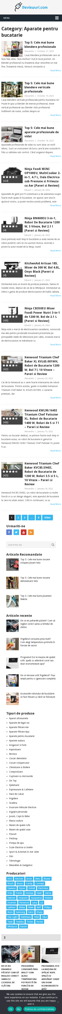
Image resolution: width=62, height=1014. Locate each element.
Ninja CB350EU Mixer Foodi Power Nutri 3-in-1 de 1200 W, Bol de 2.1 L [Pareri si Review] (42, 315)
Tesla (10, 921)
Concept (40, 883)
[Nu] (58, 1002)
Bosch (10, 883)
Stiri (11, 856)
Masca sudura (16, 820)
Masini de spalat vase (19, 829)
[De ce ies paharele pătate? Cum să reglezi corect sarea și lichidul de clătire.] (10, 954)
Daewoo (11, 888)
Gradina (13, 803)
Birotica (13, 754)
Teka (44, 917)
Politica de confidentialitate (39, 1009)
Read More (55, 70)
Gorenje (29, 893)
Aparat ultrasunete (18, 718)
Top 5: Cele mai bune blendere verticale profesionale (39, 87)
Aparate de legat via (19, 722)
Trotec (30, 921)
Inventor (11, 902)
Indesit (48, 897)
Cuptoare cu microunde (21, 776)
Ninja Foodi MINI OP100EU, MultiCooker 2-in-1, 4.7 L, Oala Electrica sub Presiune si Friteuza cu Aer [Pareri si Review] (42, 177)
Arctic (29, 878)
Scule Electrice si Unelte (21, 847)
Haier (39, 893)
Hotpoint (23, 897)
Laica (34, 902)
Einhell (31, 888)
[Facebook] (9, 532)
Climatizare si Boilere (19, 767)
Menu (6, 18)
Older (47, 517)
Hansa (48, 893)
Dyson (22, 888)
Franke (19, 893)
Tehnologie (14, 860)
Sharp (39, 912)
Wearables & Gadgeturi (20, 865)
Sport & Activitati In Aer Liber (24, 851)
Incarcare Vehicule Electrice (22, 807)
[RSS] (31, 532)
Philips (47, 907)
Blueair (46, 878)
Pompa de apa (16, 843)
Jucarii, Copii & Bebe (19, 816)
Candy (29, 883)
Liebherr (11, 907)
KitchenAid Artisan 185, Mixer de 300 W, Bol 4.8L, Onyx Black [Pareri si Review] (42, 270)
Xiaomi (23, 926)
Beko (37, 878)
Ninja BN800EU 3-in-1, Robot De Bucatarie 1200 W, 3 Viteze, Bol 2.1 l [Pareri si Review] (42, 224)
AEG (9, 878)
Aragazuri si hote (17, 745)
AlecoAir (19, 878)
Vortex (39, 921)
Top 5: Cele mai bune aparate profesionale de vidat (41, 132)
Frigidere (13, 798)
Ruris (10, 912)
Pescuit (12, 834)
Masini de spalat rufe (19, 825)
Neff (39, 907)
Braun (20, 883)
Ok (10, 1009)
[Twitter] (16, 532)
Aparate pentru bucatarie (21, 736)
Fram (9, 893)
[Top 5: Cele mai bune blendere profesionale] (12, 49)
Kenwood (24, 902)
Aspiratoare (15, 749)
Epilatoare (14, 785)
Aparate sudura (17, 740)
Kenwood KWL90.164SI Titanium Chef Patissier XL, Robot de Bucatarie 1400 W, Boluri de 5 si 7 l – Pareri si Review (41, 419)
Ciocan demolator (18, 758)
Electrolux (43, 888)
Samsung (20, 912)
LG (41, 902)
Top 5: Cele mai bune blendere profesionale (40, 44)
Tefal (36, 917)
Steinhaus (26, 917)
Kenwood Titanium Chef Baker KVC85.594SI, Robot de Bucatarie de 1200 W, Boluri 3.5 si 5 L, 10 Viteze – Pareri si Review (41, 474)
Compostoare (16, 771)
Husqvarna (36, 897)
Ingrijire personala (18, 811)
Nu (18, 1009)
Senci (30, 912)
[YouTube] (23, 532)
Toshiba (20, 921)
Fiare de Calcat (16, 794)
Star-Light (12, 917)
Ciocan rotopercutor (19, 762)
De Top (13, 780)
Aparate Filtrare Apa (19, 731)
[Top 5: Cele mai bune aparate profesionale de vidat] (12, 134)
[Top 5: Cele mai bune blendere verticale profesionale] (12, 89)
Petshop (13, 838)
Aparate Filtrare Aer (19, 727)
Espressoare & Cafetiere (21, 789)
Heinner (11, 897)
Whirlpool (12, 926)
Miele (30, 907)
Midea (22, 907)
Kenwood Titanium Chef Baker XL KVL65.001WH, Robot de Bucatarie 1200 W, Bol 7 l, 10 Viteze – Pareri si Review (41, 366)
